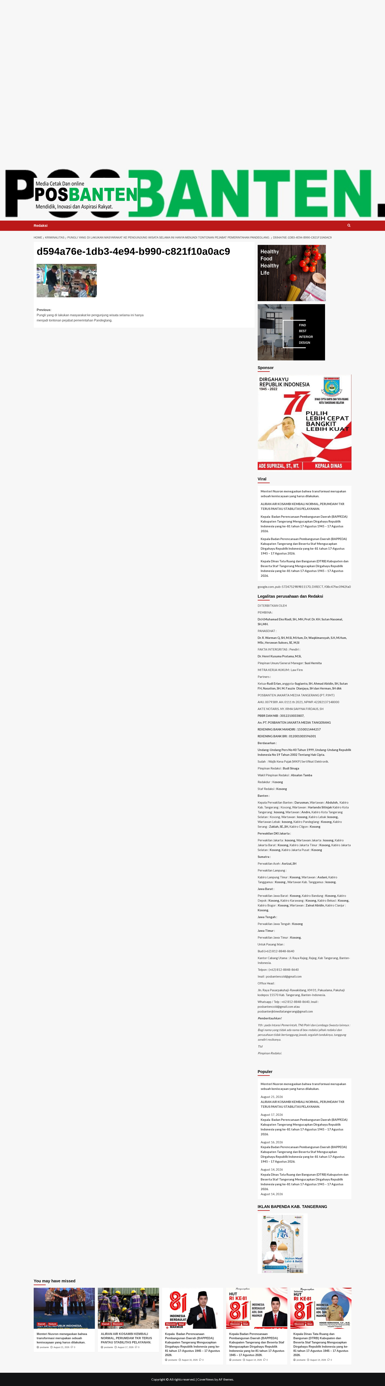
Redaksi (41, 226)
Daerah (41, 1324)
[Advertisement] (192, 28)
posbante (44, 1347)
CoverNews (205, 1379)
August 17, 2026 (126, 1347)
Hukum (52, 1324)
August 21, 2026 (61, 1347)
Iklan (181, 1324)
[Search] (349, 225)
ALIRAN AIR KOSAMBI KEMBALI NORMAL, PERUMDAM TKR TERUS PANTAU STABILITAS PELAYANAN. (302, 506)
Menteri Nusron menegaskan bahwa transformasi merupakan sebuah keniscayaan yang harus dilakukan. (303, 493)
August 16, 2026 (190, 1360)
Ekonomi (117, 1324)
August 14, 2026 (254, 1360)
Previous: (90, 315)
